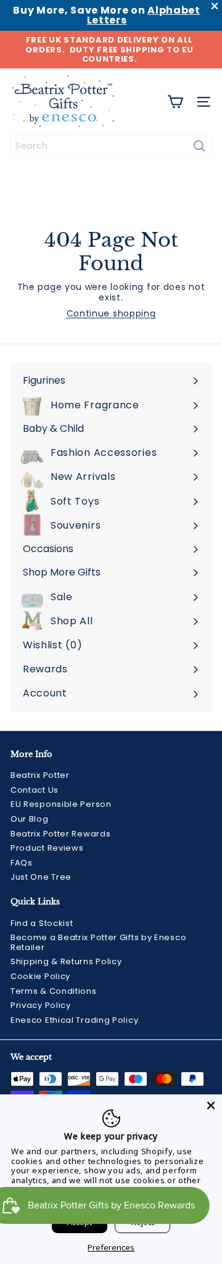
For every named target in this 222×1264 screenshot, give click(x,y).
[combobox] (111, 145)
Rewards (45, 669)
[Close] (211, 1105)
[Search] (199, 145)
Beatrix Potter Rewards (60, 834)
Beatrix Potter (40, 775)
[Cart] (175, 102)
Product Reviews (47, 848)
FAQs (21, 863)
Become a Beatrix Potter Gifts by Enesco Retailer (98, 942)
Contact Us (34, 790)
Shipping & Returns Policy (66, 961)
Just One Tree (41, 877)
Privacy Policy (40, 1005)
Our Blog (29, 819)
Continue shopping (111, 313)
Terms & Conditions (53, 991)
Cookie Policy (40, 976)
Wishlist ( (50, 645)
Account (45, 693)
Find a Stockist (41, 923)
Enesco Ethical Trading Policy (74, 1020)
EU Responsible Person (61, 804)
